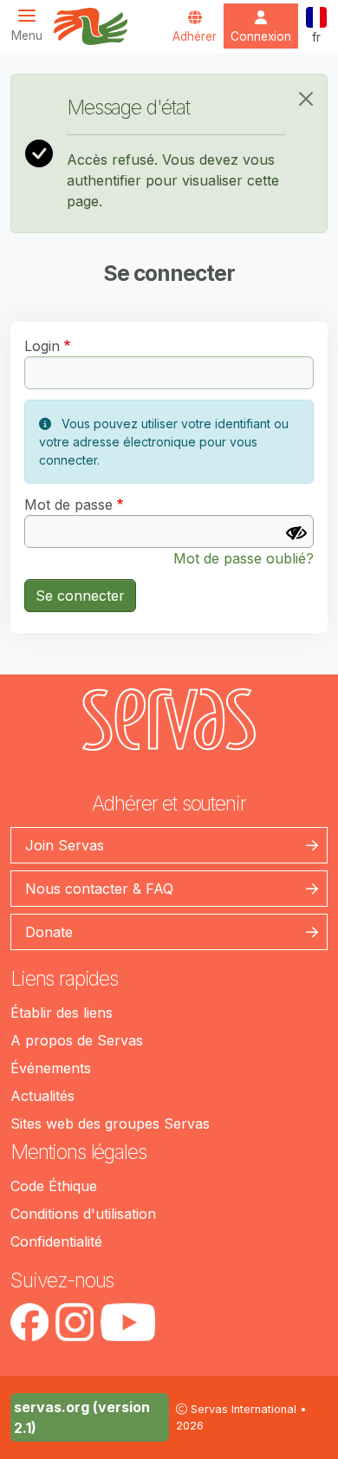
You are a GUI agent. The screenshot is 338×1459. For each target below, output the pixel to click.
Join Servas (64, 845)
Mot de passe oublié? (243, 558)
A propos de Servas (76, 1040)
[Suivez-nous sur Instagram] (74, 1322)
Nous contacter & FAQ (99, 888)
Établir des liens (61, 1012)
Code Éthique (53, 1186)
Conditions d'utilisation (83, 1213)
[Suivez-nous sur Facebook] (29, 1322)
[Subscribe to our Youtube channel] (128, 1322)
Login (42, 346)
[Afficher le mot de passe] (296, 533)
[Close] (306, 99)
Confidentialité (56, 1241)
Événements (50, 1068)
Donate (49, 932)
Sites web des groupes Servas (110, 1123)
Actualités (42, 1095)
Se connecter (80, 595)
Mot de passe (68, 504)
